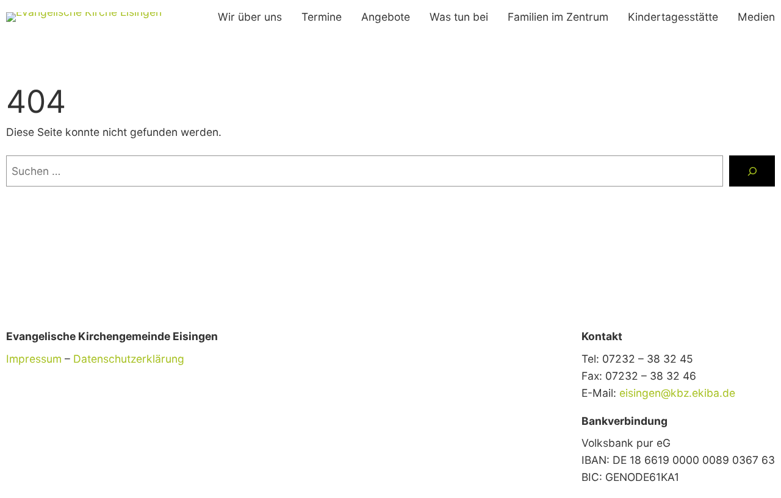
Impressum (34, 358)
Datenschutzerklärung (128, 358)
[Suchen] (752, 171)
